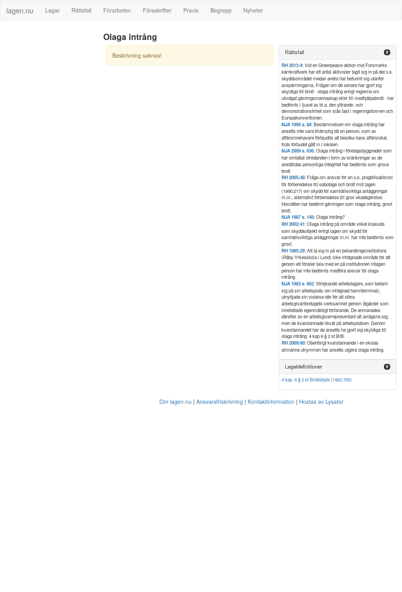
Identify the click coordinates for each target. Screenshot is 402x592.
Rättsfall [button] (294, 52)
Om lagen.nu (175, 401)
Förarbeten (117, 10)
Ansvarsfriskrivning (219, 401)
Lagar (52, 10)
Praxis (191, 10)
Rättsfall (81, 10)
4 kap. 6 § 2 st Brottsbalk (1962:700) (316, 379)
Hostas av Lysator (321, 401)
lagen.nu (19, 10)
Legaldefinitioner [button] (303, 366)
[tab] (337, 52)
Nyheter (253, 10)
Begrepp (221, 10)
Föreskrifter (157, 10)
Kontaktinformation (271, 401)
